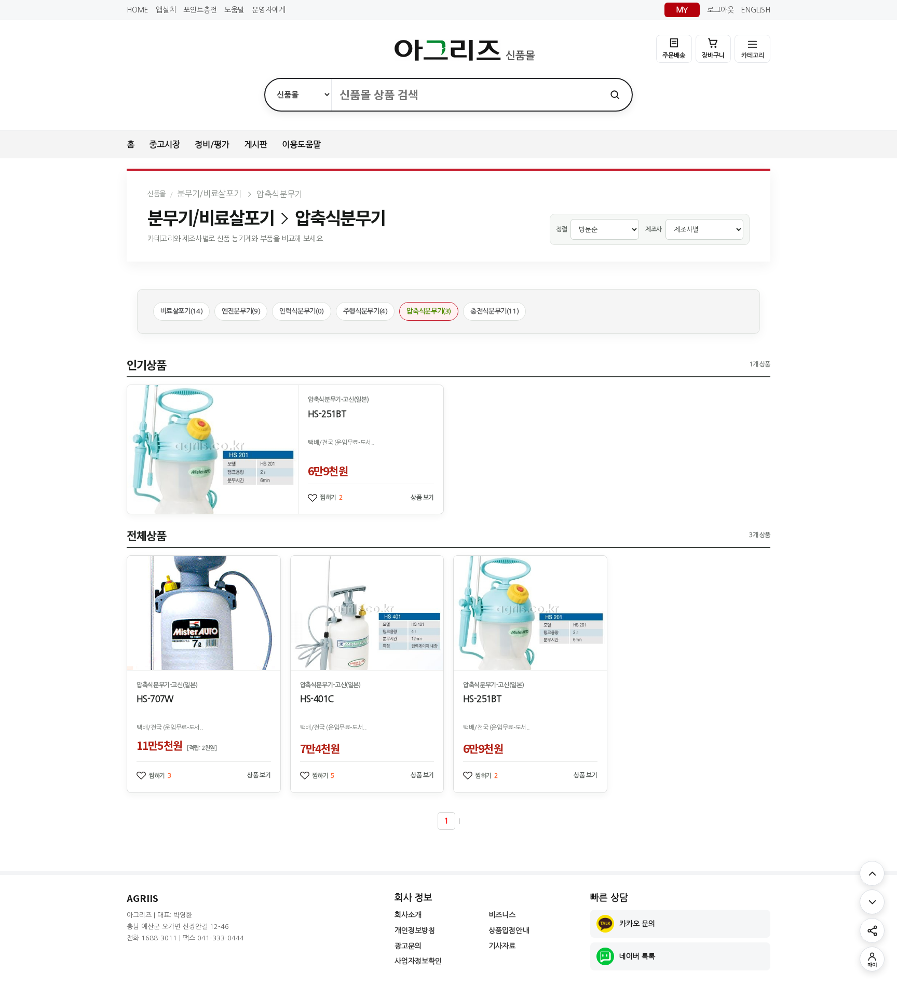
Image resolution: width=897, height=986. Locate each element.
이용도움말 (301, 144)
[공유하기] (872, 930)
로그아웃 (720, 9)
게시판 (255, 144)
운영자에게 (269, 9)
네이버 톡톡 (637, 956)
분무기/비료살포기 (209, 193)
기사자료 (501, 946)
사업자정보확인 (418, 961)
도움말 (234, 9)
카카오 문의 (637, 923)
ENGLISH (755, 9)
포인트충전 (200, 9)
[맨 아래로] (872, 901)
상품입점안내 (508, 930)
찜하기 (331, 498)
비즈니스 (501, 915)
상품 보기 (422, 498)
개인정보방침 (415, 930)
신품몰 (156, 193)
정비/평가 (212, 144)
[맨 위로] (872, 873)
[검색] (615, 95)
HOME (137, 9)
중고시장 (164, 144)
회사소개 (408, 915)
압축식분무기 (279, 194)
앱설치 (166, 9)
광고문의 (408, 946)
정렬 (561, 229)
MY (682, 9)
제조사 (653, 229)
